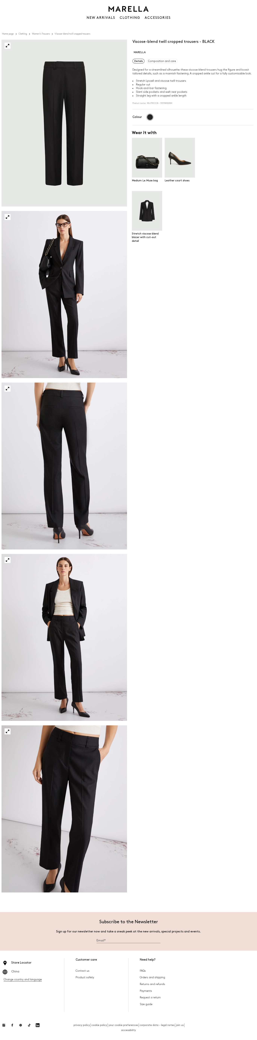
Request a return (150, 997)
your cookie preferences (123, 1025)
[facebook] (12, 1025)
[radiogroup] (150, 117)
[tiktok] (29, 1025)
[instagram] (4, 1025)
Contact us (82, 971)
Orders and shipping (152, 977)
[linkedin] (38, 1025)
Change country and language (23, 979)
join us (180, 1025)
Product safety (85, 977)
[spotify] (21, 1025)
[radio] (150, 117)
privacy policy (82, 1025)
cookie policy (99, 1025)
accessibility (128, 1030)
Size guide (146, 1004)
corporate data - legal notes (157, 1025)
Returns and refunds (152, 984)
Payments (146, 991)
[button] (8, 46)
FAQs (143, 971)
